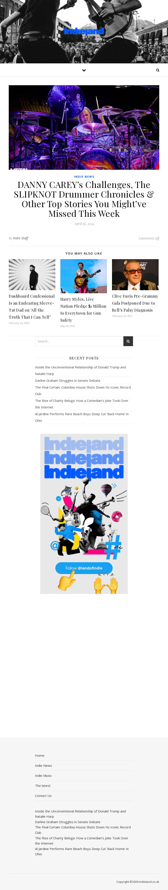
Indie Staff (20, 238)
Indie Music (43, 775)
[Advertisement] (84, 666)
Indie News (84, 177)
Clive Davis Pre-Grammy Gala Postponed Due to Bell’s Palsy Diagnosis (135, 303)
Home (39, 755)
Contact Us (43, 795)
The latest (43, 785)
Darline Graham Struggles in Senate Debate (67, 380)
